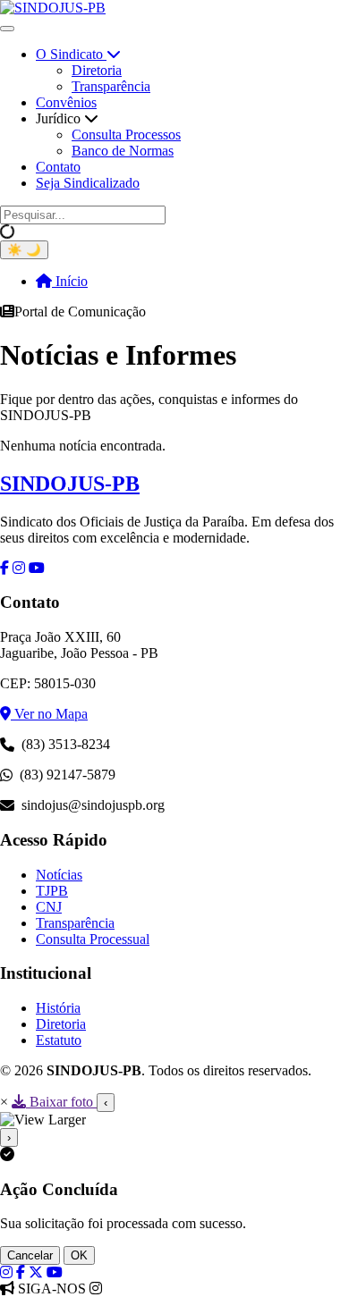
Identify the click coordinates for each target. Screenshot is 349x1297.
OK (79, 1255)
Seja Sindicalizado (88, 182)
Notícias (59, 874)
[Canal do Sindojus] (55, 1272)
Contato (58, 166)
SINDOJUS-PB (70, 483)
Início (70, 281)
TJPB (52, 890)
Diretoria (97, 70)
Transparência (111, 86)
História (58, 1007)
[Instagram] (6, 1272)
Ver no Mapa (49, 713)
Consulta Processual (92, 939)
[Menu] (7, 28)
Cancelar (30, 1255)
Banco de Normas (123, 150)
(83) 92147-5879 (67, 774)
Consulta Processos (126, 134)
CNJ (49, 906)
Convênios (66, 102)
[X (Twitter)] (36, 1272)
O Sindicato (71, 54)
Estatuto (58, 1040)
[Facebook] (20, 1272)
